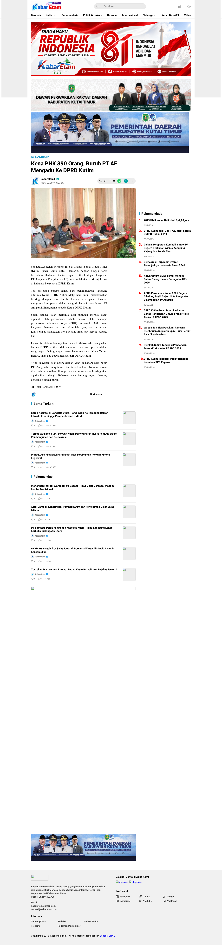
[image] (129, 417)
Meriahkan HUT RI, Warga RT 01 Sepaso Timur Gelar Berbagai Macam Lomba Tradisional (72, 487)
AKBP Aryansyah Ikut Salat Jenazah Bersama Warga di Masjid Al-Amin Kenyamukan (72, 550)
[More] (132, 181)
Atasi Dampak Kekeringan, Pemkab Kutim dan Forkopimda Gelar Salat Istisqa (72, 508)
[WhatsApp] (119, 181)
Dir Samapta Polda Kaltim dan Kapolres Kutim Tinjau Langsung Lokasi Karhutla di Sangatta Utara (72, 529)
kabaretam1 (48, 179)
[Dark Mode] (189, 6)
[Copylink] (126, 181)
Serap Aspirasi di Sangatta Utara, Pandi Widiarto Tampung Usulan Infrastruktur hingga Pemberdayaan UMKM (69, 414)
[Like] (101, 181)
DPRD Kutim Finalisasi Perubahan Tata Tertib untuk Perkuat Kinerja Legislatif (70, 456)
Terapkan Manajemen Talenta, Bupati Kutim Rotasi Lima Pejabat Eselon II (74, 569)
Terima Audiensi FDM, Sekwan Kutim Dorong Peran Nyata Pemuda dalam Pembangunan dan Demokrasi (74, 435)
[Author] (35, 181)
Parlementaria (40, 157)
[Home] (180, 6)
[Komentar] (110, 181)
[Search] (98, 6)
